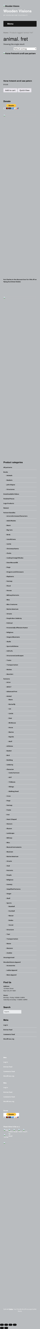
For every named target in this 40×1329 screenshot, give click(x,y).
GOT (10, 777)
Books (5, 472)
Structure (10, 930)
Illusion (9, 828)
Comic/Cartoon (14, 773)
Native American (12, 609)
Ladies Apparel (12, 970)
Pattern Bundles (9, 513)
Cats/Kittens (11, 539)
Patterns (6, 679)
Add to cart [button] (10, 90)
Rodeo (11, 920)
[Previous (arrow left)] (2, 1328)
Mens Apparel (11, 975)
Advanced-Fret (12, 691)
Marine (11, 732)
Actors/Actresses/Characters (17, 516)
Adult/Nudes (11, 521)
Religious (10, 632)
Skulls (9, 642)
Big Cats (9, 530)
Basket (9, 751)
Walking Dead (14, 791)
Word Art (10, 674)
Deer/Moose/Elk (12, 562)
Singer (9, 894)
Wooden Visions (17, 10)
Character (10, 769)
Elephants (10, 576)
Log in (5, 1025)
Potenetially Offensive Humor (17, 628)
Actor (9, 682)
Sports (9, 903)
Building (10, 760)
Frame (9, 810)
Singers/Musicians (13, 637)
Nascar (11, 916)
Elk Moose (12, 723)
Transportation (12, 665)
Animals (9, 475)
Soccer (11, 925)
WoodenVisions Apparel (12, 962)
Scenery (9, 884)
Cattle (9, 544)
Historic (9, 824)
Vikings (11, 787)
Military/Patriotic (13, 595)
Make (11, 1309)
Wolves (9, 669)
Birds (8, 535)
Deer (10, 718)
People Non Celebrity (14, 618)
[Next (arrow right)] (6, 1328)
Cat (10, 709)
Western (10, 948)
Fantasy (9, 581)
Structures (11, 489)
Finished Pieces (8, 499)
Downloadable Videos (11, 494)
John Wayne (11, 485)
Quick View (25, 90)
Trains (9, 660)
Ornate (9, 614)
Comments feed (9, 1034)
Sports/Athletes (12, 646)
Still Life (10, 651)
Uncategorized (8, 957)
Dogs (8, 567)
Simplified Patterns (13, 889)
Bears (9, 525)
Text (8, 934)
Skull (8, 898)
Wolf (10, 741)
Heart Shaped (12, 819)
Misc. (8, 842)
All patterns (7, 467)
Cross (9, 796)
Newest (6, 508)
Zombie (9, 953)
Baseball (12, 906)
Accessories (11, 965)
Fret (8, 815)
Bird (8, 755)
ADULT (9, 687)
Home (5, 32)
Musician (10, 852)
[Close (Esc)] (15, 1325)
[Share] (10, 1325)
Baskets (9, 480)
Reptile (11, 737)
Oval (8, 866)
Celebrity (10, 765)
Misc (8, 600)
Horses (9, 590)
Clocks (9, 553)
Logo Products (8, 503)
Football (12, 911)
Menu (10, 23)
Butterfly (12, 704)
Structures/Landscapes (15, 656)
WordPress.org (8, 1039)
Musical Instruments (14, 847)
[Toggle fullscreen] (6, 1325)
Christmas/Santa (13, 549)
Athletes (10, 746)
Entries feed (7, 1030)
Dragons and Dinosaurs (15, 572)
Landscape (10, 833)
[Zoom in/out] (2, 1325)
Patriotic (10, 870)
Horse (11, 727)
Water (9, 943)
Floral (9, 586)
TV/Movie (12, 782)
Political (9, 623)
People (9, 875)
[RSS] (20, 1316)
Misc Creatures (12, 604)
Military (9, 838)
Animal (9, 696)
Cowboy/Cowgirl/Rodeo (15, 558)
